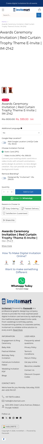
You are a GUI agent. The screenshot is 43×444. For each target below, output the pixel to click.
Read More (18, 330)
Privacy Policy (30, 347)
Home (4, 22)
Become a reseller (32, 366)
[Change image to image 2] (10, 90)
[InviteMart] (21, 9)
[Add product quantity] (12, 192)
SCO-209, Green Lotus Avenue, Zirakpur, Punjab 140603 (22, 406)
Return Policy (30, 358)
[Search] (38, 15)
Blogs (4, 375)
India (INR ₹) (11, 427)
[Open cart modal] (39, 10)
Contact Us (29, 370)
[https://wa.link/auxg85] (21, 283)
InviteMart (20, 431)
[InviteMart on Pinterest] (10, 418)
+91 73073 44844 (12, 397)
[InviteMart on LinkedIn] (20, 418)
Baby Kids (6, 347)
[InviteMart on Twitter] (6, 418)
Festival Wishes (8, 351)
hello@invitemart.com (15, 401)
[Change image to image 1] (4, 90)
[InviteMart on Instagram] (13, 418)
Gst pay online (30, 362)
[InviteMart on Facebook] (3, 418)
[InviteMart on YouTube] (17, 418)
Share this (10, 220)
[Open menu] (3, 10)
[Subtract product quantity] (4, 192)
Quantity (5, 187)
